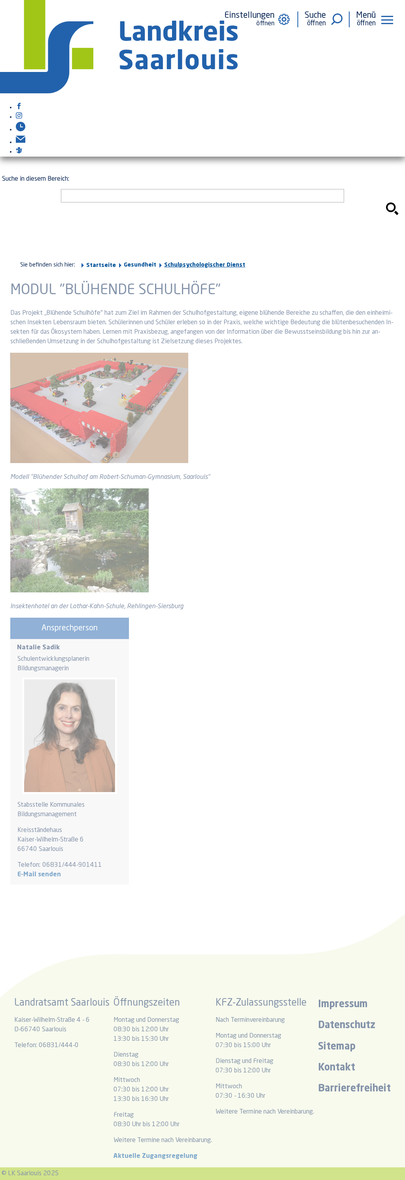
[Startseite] (119, 92)
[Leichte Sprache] (19, 152)
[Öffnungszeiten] (20, 130)
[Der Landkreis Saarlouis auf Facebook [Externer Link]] (19, 107)
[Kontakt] (20, 142)
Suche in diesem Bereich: (35, 179)
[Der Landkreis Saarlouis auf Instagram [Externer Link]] (19, 117)
